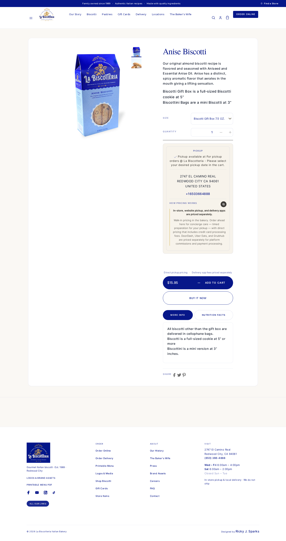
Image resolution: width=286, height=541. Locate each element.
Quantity (169, 131)
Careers (155, 481)
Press (153, 465)
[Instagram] (47, 494)
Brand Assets (158, 473)
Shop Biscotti (103, 481)
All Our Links (38, 503)
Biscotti (92, 14)
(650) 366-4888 (214, 457)
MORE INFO (177, 315)
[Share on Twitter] (179, 375)
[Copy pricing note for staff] (223, 204)
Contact (154, 496)
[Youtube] (38, 494)
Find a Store (271, 3)
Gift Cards (124, 14)
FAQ (152, 488)
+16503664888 (198, 194)
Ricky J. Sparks (248, 531)
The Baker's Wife (181, 14)
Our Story (75, 14)
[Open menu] (31, 18)
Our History (157, 450)
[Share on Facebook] (174, 375)
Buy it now (197, 298)
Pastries (107, 14)
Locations (158, 14)
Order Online (245, 14)
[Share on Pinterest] (184, 375)
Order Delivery (104, 458)
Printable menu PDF (39, 484)
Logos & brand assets (41, 478)
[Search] (213, 17)
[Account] (220, 17)
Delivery (141, 14)
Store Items (102, 496)
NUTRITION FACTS (213, 315)
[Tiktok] (55, 494)
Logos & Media (104, 473)
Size (166, 118)
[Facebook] (29, 494)
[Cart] (227, 17)
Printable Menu (105, 465)
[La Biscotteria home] (51, 14)
